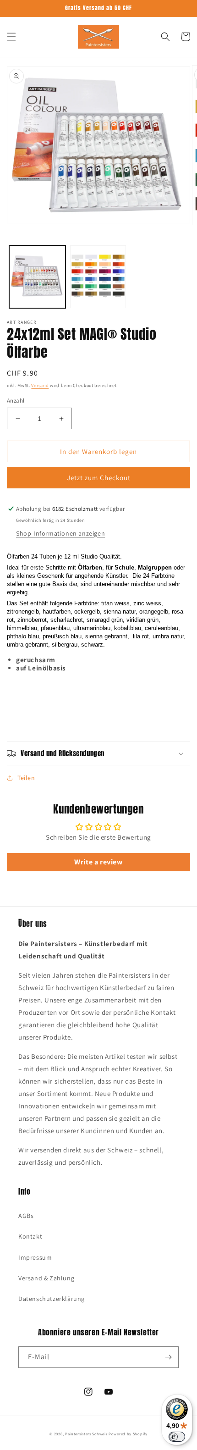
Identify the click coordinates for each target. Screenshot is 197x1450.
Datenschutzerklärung (51, 1299)
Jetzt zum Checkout (99, 477)
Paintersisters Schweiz (86, 1433)
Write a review (98, 862)
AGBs (25, 1216)
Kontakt (30, 1236)
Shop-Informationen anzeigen (60, 533)
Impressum (35, 1257)
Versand (40, 385)
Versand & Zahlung (46, 1278)
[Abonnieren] (168, 1357)
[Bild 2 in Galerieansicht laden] (98, 276)
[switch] (177, 1437)
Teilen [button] (26, 778)
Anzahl (15, 400)
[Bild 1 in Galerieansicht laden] (37, 276)
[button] (11, 37)
